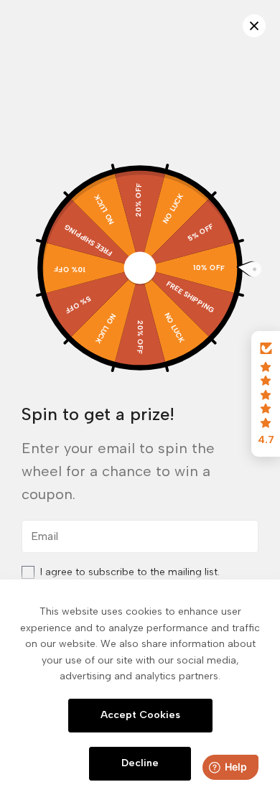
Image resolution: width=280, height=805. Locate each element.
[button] (265, 394)
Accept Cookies (140, 715)
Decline (140, 763)
